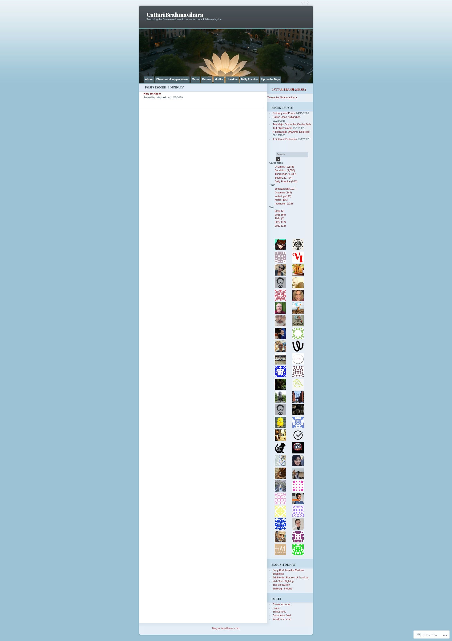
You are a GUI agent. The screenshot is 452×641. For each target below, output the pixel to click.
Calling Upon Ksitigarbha (286, 117)
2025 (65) (280, 214)
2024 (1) (279, 218)
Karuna (206, 79)
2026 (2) (279, 210)
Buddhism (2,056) (285, 170)
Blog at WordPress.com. (226, 628)
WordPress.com (282, 619)
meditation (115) (284, 203)
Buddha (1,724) (283, 177)
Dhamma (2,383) (284, 166)
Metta (195, 79)
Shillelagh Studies (282, 588)
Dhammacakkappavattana (172, 79)
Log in (276, 608)
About (149, 79)
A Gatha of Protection (285, 139)
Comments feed (282, 615)
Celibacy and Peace (284, 113)
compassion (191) (285, 188)
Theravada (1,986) (285, 173)
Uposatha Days (270, 79)
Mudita (219, 79)
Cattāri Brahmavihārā (174, 14)
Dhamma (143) (283, 192)
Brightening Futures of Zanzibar (291, 577)
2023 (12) (280, 221)
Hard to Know (152, 93)
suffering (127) (283, 196)
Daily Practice (249, 79)
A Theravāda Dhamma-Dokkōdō (291, 131)
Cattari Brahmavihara (288, 89)
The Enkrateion (281, 584)
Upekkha (232, 79)
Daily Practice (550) (286, 181)
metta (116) (281, 199)
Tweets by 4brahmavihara (282, 97)
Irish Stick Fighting (283, 581)
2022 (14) (280, 225)
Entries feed (279, 611)
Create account (281, 604)
